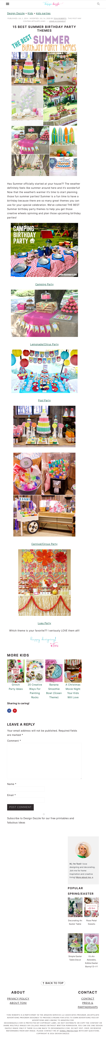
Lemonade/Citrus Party (44, 344)
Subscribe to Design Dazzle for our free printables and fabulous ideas (40, 820)
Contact (87, 999)
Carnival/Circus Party (44, 543)
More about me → (84, 877)
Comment (14, 740)
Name (11, 784)
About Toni (18, 1003)
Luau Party (44, 623)
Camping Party (44, 284)
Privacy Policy (18, 999)
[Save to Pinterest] (15, 711)
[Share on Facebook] (9, 711)
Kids (30, 13)
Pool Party (44, 400)
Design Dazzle (16, 13)
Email (11, 795)
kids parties (43, 13)
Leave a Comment (57, 21)
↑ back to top (53, 983)
